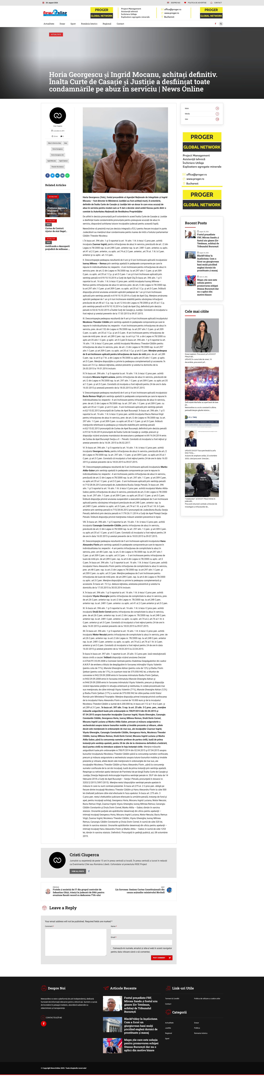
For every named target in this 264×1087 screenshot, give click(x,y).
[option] (125, 150)
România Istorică (89, 23)
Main (50, 200)
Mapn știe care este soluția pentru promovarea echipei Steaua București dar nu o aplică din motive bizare (208, 287)
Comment (49, 926)
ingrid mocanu (51, 161)
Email (113, 937)
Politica (197, 1028)
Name (114, 926)
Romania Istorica (200, 1033)
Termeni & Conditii (172, 999)
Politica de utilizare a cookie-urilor (207, 999)
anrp (65, 143)
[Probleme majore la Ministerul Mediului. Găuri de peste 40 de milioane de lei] (57, 205)
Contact (120, 23)
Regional (107, 23)
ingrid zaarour (63, 161)
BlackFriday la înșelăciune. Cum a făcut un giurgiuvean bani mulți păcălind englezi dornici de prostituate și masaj (208, 263)
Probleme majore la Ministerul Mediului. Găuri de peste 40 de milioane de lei (57, 213)
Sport (73, 23)
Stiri (202, 119)
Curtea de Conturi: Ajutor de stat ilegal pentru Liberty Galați (56, 231)
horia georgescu (58, 149)
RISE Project (141, 864)
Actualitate (49, 23)
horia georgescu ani (57, 155)
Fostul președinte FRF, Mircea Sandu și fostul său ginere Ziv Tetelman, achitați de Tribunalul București (208, 240)
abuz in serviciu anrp (54, 143)
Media (201, 114)
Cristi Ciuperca (57, 126)
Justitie (168, 1028)
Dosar (62, 23)
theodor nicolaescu (57, 167)
